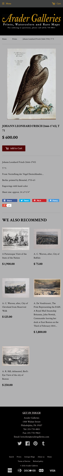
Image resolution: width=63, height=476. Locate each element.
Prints (14, 39)
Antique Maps (29, 457)
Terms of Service (24, 461)
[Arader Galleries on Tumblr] (43, 444)
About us (41, 457)
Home (4, 39)
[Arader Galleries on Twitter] (19, 444)
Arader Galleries (32, 465)
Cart (58, 3)
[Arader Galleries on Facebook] (27, 444)
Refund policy (38, 461)
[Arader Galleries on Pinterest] (35, 444)
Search (11, 457)
